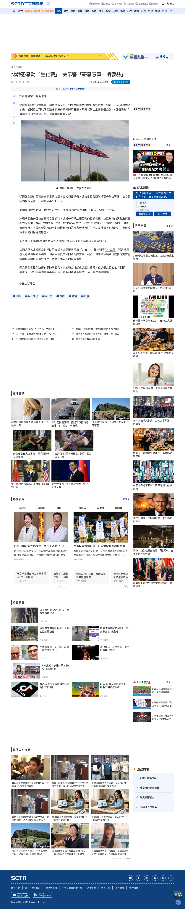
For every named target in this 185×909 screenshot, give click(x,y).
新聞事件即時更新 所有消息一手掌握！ (35, 328)
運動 (136, 10)
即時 (20, 10)
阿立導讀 (130, 3)
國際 (58, 10)
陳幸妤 (23, 508)
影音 (73, 10)
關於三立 (15, 887)
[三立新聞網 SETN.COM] (14, 11)
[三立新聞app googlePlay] (42, 895)
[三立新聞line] (154, 878)
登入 (172, 3)
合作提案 (91, 887)
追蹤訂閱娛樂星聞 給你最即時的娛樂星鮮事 (97, 328)
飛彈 (38, 105)
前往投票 (162, 213)
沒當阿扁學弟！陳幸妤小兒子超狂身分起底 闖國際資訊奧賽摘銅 (109, 784)
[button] (163, 3)
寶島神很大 (143, 3)
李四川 (143, 206)
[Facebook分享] (14, 96)
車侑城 (100, 508)
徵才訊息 (133, 887)
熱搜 (80, 10)
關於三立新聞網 (32, 887)
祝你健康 (118, 3)
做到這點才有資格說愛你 (88, 339)
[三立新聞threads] (171, 878)
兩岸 (129, 10)
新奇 (157, 10)
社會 (101, 10)
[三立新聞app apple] (20, 895)
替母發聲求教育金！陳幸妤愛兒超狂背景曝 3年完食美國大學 (30, 784)
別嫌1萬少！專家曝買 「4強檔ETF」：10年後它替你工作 (70, 818)
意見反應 (105, 887)
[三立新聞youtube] (130, 878)
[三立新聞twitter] (162, 878)
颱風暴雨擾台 (32, 10)
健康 (122, 10)
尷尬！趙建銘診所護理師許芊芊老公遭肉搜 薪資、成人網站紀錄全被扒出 (30, 818)
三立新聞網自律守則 (72, 887)
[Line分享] (14, 103)
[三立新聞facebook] (138, 878)
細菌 (122, 105)
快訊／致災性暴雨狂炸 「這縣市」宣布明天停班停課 (153, 552)
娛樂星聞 (96, 3)
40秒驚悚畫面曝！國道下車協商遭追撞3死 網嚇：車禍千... (69, 424)
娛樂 (108, 10)
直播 (87, 10)
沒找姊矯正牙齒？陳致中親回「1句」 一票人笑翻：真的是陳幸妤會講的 (70, 853)
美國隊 (118, 508)
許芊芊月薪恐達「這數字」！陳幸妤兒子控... (97, 333)
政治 (94, 10)
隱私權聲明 (51, 887)
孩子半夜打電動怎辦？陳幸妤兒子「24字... (36, 333)
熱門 (66, 10)
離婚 (59, 508)
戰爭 (54, 259)
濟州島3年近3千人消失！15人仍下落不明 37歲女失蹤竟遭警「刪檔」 (29, 853)
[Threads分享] (14, 110)
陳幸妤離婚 (48, 10)
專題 (150, 10)
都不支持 (144, 210)
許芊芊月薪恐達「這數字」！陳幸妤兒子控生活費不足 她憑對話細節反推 (109, 853)
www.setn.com (37, 902)
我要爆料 (119, 887)
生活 (115, 10)
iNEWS (107, 3)
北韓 (22, 105)
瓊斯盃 (82, 508)
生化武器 (110, 249)
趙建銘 (41, 508)
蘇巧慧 (143, 202)
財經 (143, 10)
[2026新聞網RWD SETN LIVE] (48, 3)
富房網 (155, 3)
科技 (164, 10)
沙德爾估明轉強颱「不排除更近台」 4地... (36, 339)
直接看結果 (144, 213)
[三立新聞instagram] (146, 878)
